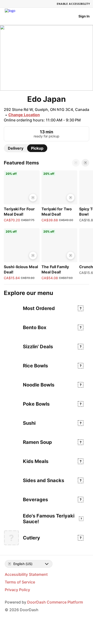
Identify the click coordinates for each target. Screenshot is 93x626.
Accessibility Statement (26, 574)
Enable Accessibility (73, 3)
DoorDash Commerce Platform (55, 602)
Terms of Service (20, 582)
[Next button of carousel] (85, 163)
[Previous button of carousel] (76, 163)
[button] (21, 196)
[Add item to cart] (33, 197)
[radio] (15, 148)
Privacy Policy (17, 589)
